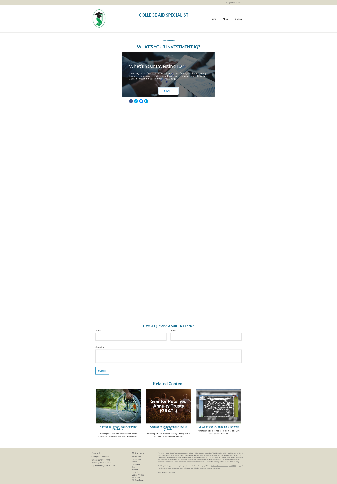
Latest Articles (138, 474)
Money (135, 469)
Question (100, 347)
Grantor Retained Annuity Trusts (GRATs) (168, 428)
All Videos (136, 477)
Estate (134, 461)
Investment (136, 459)
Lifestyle (135, 472)
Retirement (136, 456)
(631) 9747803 (235, 2)
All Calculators (138, 480)
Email (173, 330)
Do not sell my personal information (208, 468)
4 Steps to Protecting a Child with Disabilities (118, 428)
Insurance (136, 464)
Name (98, 330)
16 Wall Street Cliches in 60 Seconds (218, 426)
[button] (226, 18)
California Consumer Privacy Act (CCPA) (224, 466)
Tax (133, 467)
